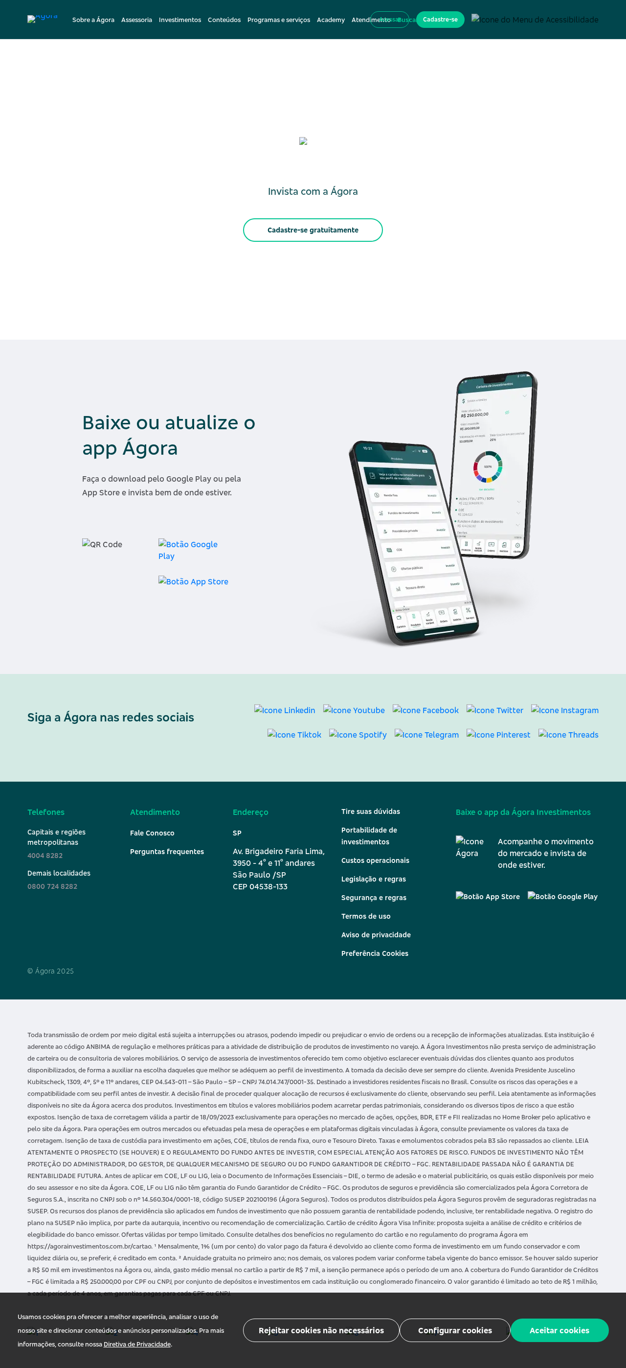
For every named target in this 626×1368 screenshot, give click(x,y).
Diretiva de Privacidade (137, 1344)
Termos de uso (366, 916)
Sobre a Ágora (93, 19)
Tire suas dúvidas (370, 811)
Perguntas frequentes (167, 851)
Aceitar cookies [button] (559, 1330)
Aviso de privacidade (376, 934)
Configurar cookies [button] (455, 1330)
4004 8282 (45, 855)
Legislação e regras (373, 879)
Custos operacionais (375, 860)
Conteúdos (224, 19)
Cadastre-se (440, 19)
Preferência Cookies (374, 953)
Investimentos (180, 19)
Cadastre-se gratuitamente (313, 230)
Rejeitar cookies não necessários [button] (321, 1330)
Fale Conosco (152, 833)
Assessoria (136, 19)
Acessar (390, 19)
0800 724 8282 (52, 886)
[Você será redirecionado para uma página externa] (195, 552)
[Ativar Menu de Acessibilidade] (535, 19)
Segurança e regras (373, 897)
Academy (331, 19)
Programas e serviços (278, 19)
